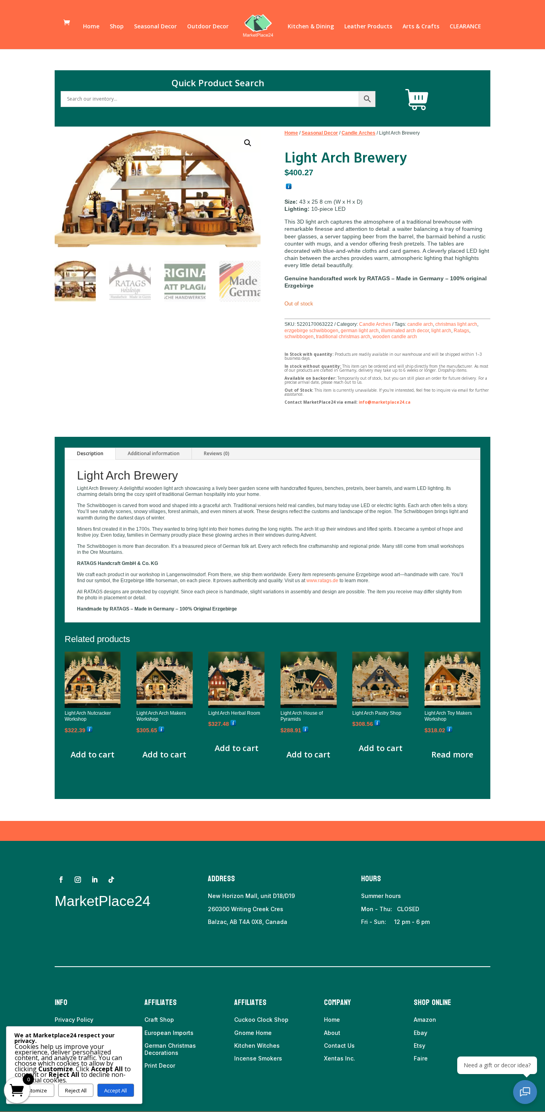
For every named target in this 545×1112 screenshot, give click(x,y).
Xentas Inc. (339, 1058)
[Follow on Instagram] (77, 879)
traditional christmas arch (343, 336)
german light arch (360, 330)
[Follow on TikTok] (111, 879)
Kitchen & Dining (311, 27)
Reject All (76, 1090)
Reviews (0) (216, 453)
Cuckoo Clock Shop (261, 1019)
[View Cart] (416, 99)
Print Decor (159, 1065)
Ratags (461, 330)
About (332, 1032)
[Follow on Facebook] (61, 879)
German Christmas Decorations (170, 1049)
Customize (34, 1090)
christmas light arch (456, 324)
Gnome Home (253, 1032)
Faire (421, 1058)
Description (90, 453)
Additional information (154, 453)
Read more (452, 754)
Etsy (419, 1045)
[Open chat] (525, 1092)
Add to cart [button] (93, 754)
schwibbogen (299, 336)
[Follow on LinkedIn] (94, 879)
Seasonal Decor (155, 27)
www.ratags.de (322, 580)
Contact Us (339, 1045)
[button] (248, 143)
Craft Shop (159, 1019)
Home (91, 27)
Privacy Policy (74, 1019)
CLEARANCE (465, 27)
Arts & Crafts (421, 27)
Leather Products (368, 27)
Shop (117, 27)
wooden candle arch (395, 336)
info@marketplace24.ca (385, 402)
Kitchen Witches (257, 1045)
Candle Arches (358, 133)
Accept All (115, 1090)
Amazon (425, 1019)
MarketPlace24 (102, 901)
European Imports (169, 1032)
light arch (441, 330)
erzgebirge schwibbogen (311, 330)
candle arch (420, 324)
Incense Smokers (258, 1058)
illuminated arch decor (405, 330)
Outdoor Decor (208, 27)
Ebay (420, 1032)
